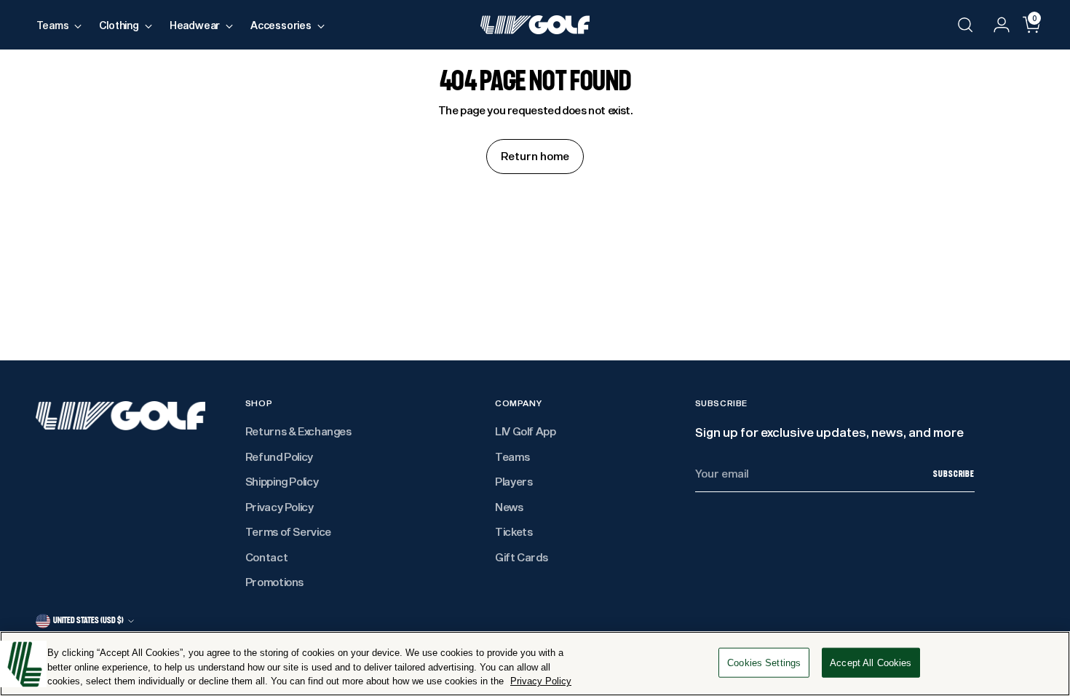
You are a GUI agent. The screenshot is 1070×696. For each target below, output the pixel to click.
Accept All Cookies (870, 662)
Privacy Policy (279, 506)
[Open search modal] (965, 24)
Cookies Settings (764, 662)
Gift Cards (521, 556)
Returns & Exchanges (298, 431)
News (509, 506)
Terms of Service (288, 531)
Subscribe (954, 474)
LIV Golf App (525, 431)
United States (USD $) (88, 620)
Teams (512, 456)
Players (513, 481)
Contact (266, 556)
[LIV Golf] (535, 24)
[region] (535, 663)
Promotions (274, 581)
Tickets (513, 531)
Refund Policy (279, 456)
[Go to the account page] (995, 24)
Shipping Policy (281, 481)
